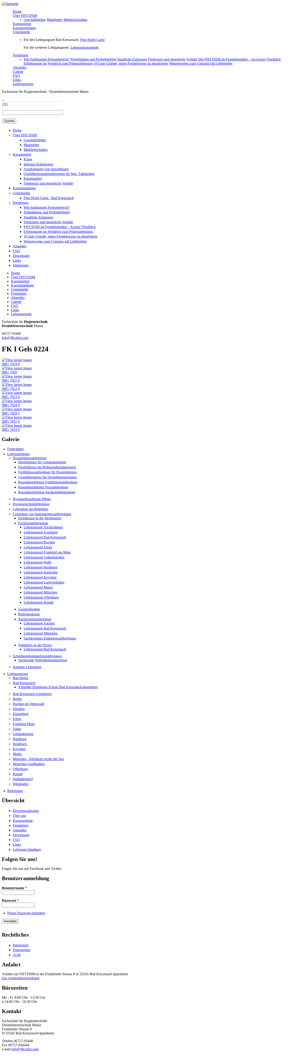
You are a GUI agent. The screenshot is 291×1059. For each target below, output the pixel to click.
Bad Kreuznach (24, 683)
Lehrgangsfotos (18, 454)
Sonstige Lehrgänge (27, 667)
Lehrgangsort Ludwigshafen (44, 582)
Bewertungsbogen (26, 811)
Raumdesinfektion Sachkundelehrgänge (46, 492)
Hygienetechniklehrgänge (31, 504)
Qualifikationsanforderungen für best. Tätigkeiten (59, 174)
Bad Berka (20, 678)
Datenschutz (21, 950)
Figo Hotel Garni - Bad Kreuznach (49, 198)
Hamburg (19, 739)
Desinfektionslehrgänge (30, 458)
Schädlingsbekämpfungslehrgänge (37, 656)
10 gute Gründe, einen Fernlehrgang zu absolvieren (60, 236)
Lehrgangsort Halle (37, 562)
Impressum (20, 265)
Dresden (19, 709)
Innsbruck (20, 744)
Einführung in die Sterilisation (39, 518)
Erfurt (17, 719)
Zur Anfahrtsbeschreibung (20, 978)
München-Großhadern (29, 764)
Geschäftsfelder (35, 20)
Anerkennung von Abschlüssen (46, 169)
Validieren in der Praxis (35, 645)
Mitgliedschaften (75, 20)
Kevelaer (19, 749)
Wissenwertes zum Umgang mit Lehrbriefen (200, 63)
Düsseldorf (20, 714)
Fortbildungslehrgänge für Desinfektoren (47, 472)
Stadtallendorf (23, 779)
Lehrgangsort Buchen (39, 542)
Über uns (19, 816)
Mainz (17, 754)
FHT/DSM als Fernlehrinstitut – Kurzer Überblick (60, 227)
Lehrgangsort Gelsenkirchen (44, 557)
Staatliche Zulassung (132, 59)
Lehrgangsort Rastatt (38, 602)
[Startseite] (10, 4)
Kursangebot (22, 24)
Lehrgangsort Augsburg (41, 532)
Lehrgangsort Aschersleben (43, 527)
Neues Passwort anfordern (26, 913)
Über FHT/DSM (25, 16)
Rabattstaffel (33, 178)
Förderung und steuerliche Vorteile (172, 59)
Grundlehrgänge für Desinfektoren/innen (47, 477)
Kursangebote (23, 821)
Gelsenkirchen (23, 734)
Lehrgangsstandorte (84, 47)
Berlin (17, 699)
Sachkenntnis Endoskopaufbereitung (50, 638)
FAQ (16, 76)
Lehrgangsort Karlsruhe (41, 572)
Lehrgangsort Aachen (39, 623)
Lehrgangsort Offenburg (41, 597)
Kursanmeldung (24, 28)
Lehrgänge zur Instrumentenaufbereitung (42, 514)
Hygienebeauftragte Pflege (32, 499)
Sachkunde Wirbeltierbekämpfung (42, 660)
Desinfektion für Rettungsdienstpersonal (47, 467)
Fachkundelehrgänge (33, 523)
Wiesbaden (20, 784)
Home (17, 11)
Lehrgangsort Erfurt (38, 547)
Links (17, 80)
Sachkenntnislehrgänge (34, 619)
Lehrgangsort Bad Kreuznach (45, 537)
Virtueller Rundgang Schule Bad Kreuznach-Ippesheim (58, 687)
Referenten (15, 791)
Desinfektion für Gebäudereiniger (42, 462)
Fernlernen (20, 55)
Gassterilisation (29, 609)
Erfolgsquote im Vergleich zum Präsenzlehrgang (58, 63)
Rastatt (18, 774)
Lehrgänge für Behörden (30, 509)
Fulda (17, 729)
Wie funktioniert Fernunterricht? (47, 59)
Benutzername (14, 888)
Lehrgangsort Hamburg (40, 567)
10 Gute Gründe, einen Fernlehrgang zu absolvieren (131, 63)
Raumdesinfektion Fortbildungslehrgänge (48, 482)
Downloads (21, 256)
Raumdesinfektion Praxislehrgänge (43, 487)
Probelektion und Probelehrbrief (93, 59)
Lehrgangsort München (40, 592)
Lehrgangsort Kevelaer (40, 577)
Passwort (10, 900)
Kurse (28, 159)
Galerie (18, 72)
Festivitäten (15, 449)
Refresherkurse (29, 614)
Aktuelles (19, 67)
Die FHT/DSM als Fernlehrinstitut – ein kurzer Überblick (239, 59)
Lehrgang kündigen (27, 849)
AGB (17, 955)
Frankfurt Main (24, 724)
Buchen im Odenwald (28, 704)
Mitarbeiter (55, 20)
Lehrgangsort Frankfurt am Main (47, 552)
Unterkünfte (21, 32)
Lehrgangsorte (23, 84)
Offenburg (20, 769)
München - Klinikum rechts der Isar (38, 759)
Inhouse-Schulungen (38, 164)
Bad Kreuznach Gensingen (32, 694)
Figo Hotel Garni (92, 40)
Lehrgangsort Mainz (38, 587)
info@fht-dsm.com (15, 338)
